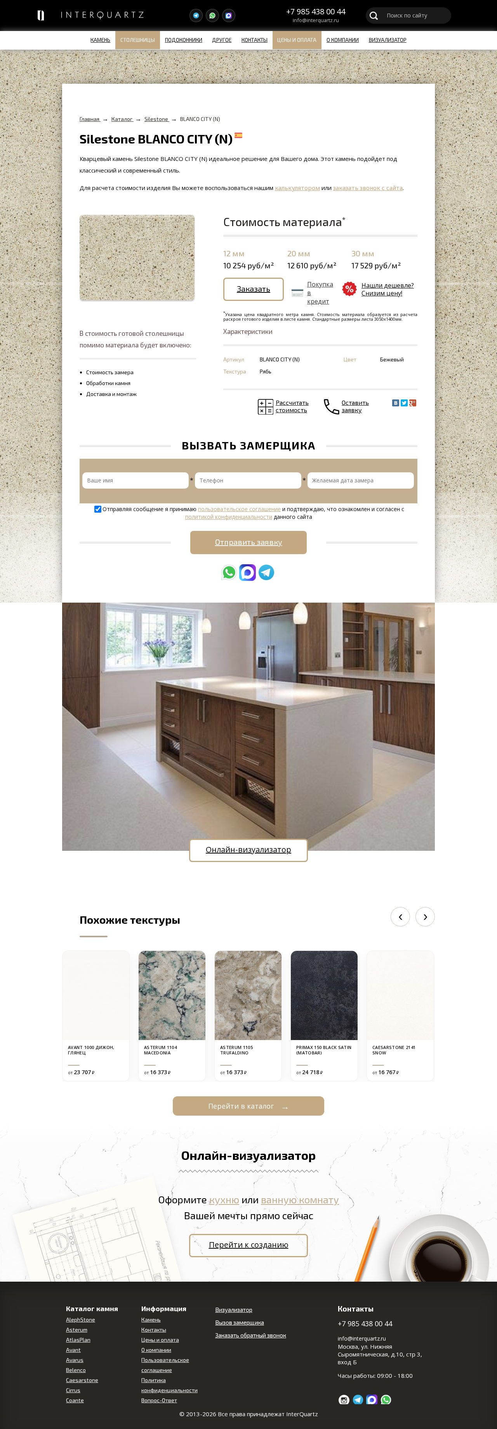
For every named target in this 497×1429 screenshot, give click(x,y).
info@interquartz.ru (316, 20)
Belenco (76, 1370)
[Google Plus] (412, 402)
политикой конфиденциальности (228, 516)
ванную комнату (300, 1199)
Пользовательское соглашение (165, 1364)
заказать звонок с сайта (368, 188)
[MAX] (228, 15)
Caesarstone (82, 1380)
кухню (224, 1199)
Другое (221, 40)
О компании (343, 40)
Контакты (255, 40)
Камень (100, 40)
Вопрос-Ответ (159, 1400)
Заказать (253, 288)
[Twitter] (404, 402)
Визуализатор (388, 40)
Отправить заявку (248, 541)
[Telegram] (196, 15)
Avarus (74, 1359)
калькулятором (297, 188)
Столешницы (137, 40)
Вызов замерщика (239, 1322)
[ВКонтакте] (395, 402)
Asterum (76, 1329)
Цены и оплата (296, 40)
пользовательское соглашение (239, 509)
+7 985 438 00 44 (315, 11)
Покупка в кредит (320, 293)
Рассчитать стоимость (292, 406)
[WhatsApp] (212, 15)
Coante (75, 1400)
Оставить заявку (355, 406)
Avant (73, 1349)
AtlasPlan (78, 1339)
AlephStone (80, 1319)
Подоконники (183, 40)
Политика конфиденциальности (169, 1385)
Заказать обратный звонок (250, 1335)
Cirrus (73, 1390)
